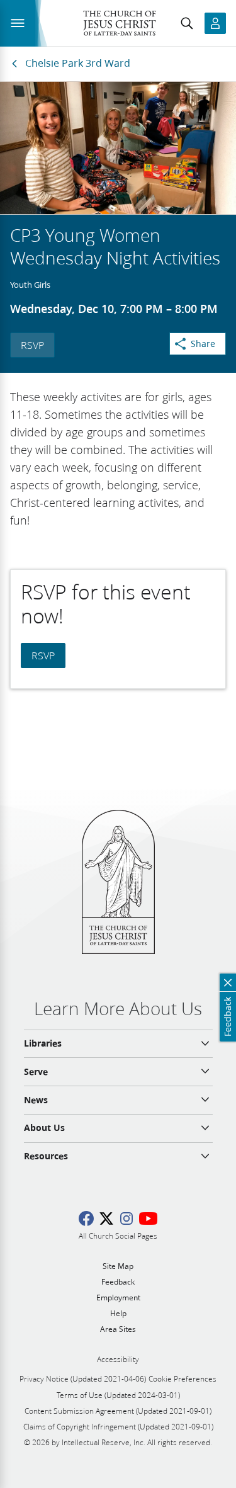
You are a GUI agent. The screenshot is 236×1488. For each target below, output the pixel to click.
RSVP (32, 345)
